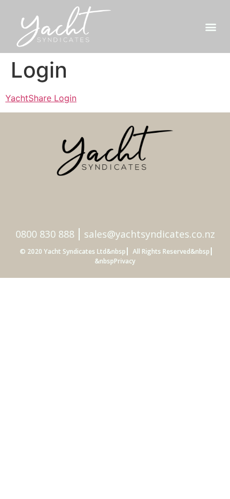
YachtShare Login (40, 98)
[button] (210, 26)
